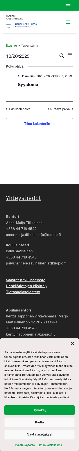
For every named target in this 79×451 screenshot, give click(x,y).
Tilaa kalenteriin (37, 123)
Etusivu (11, 45)
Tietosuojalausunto (49, 445)
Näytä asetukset (39, 434)
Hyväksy (40, 410)
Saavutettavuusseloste (25, 280)
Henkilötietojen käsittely (26, 286)
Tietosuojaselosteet (23, 292)
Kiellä (39, 422)
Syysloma (28, 84)
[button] (72, 343)
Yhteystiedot (23, 198)
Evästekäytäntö (25, 445)
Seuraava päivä (59, 109)
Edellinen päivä (19, 109)
